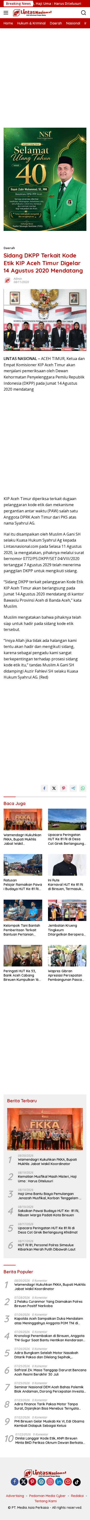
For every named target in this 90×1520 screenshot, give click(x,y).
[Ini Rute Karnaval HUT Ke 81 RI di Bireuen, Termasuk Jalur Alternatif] (67, 865)
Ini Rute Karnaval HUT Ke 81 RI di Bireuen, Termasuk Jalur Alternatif (65, 884)
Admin (18, 279)
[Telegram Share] (73, 788)
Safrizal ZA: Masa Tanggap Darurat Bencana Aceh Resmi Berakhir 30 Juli (50, 1372)
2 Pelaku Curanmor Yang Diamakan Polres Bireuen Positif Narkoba (48, 1303)
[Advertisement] (45, 73)
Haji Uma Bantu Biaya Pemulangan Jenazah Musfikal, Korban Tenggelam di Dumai (50, 1196)
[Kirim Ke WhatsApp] (82, 788)
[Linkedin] (59, 1482)
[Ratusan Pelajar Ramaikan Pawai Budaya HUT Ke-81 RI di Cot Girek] (23, 865)
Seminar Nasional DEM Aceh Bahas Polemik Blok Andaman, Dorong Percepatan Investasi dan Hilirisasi (50, 1389)
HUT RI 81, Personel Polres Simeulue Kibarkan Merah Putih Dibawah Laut (46, 1247)
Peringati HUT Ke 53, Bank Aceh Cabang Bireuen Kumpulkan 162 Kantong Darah (22, 975)
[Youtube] (68, 1482)
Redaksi (77, 1496)
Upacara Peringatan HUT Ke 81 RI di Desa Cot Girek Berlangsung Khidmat (66, 839)
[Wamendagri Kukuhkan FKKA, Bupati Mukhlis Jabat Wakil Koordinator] (23, 819)
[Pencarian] (83, 13)
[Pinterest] (32, 1482)
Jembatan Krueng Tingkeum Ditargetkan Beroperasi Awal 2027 (67, 930)
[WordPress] (41, 1482)
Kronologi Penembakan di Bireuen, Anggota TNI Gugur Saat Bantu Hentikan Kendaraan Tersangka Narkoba (49, 1338)
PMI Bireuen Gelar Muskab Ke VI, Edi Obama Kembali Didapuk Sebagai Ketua (49, 1423)
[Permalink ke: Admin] (7, 280)
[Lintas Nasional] (31, 13)
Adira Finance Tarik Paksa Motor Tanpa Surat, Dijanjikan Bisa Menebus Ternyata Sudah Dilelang (46, 1406)
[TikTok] (77, 1482)
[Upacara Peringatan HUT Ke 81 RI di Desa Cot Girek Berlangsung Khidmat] (67, 819)
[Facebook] (14, 1482)
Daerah (9, 248)
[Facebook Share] (44, 788)
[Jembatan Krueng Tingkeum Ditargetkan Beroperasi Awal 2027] (67, 910)
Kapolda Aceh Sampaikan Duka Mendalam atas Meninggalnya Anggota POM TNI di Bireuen (48, 1320)
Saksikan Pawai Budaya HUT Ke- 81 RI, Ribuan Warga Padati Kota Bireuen (48, 1213)
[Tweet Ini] (54, 788)
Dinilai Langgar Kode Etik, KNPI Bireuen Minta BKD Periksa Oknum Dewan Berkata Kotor (49, 1440)
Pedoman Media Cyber (47, 1496)
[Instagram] (50, 1482)
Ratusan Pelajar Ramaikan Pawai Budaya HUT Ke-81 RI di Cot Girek (23, 884)
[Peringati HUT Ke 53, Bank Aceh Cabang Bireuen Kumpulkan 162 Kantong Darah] (23, 955)
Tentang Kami (46, 1501)
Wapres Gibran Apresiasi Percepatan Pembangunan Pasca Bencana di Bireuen (65, 975)
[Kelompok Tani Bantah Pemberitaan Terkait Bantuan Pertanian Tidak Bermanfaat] (23, 910)
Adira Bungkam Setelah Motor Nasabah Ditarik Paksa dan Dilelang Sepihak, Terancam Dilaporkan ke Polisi (46, 1355)
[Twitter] (23, 1482)
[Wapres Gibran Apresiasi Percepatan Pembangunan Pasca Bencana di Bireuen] (67, 955)
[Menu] (7, 13)
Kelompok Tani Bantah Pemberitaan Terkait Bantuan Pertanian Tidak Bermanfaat (22, 930)
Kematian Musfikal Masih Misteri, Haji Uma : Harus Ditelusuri (47, 1178)
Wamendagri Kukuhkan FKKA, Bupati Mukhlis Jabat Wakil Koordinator (22, 839)
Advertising (15, 1496)
